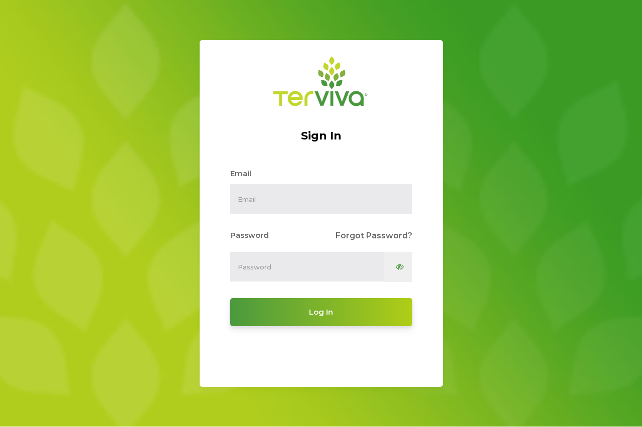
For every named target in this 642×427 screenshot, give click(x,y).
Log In (321, 312)
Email (240, 173)
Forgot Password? (374, 235)
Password (249, 235)
